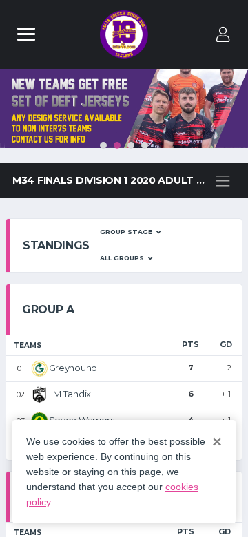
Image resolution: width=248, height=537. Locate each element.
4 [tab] (144, 145)
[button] (130, 232)
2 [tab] (117, 145)
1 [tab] (103, 145)
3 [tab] (130, 145)
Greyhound (73, 367)
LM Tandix (70, 393)
